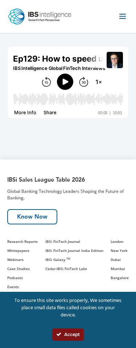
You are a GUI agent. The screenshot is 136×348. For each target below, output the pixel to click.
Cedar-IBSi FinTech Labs (66, 268)
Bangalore (120, 277)
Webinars (15, 259)
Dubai (116, 259)
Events (13, 286)
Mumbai (118, 268)
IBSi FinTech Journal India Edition (74, 250)
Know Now (32, 216)
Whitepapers (18, 250)
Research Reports (22, 241)
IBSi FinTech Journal (62, 241)
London (117, 241)
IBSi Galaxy (57, 259)
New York (119, 250)
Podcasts (15, 277)
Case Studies (18, 268)
